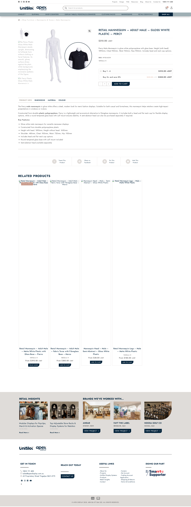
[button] (89, 31)
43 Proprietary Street (31, 476)
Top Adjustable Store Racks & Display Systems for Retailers (63, 425)
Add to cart (121, 83)
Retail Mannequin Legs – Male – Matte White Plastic (127, 350)
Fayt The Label (122, 423)
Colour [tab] (62, 100)
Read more (34, 365)
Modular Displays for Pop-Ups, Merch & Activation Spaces (32, 425)
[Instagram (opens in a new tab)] (24, 481)
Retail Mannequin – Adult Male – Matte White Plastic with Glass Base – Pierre (33, 351)
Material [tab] (52, 100)
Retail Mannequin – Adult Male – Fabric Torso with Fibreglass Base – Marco (65, 351)
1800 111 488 (28, 471)
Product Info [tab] (25, 100)
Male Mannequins (63, 20)
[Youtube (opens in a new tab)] (30, 481)
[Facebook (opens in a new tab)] (21, 481)
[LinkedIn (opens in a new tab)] (27, 481)
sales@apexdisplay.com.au (33, 473)
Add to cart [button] (65, 365)
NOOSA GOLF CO (153, 423)
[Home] (19, 20)
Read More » (24, 432)
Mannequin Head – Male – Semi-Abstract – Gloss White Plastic (96, 351)
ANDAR (86, 423)
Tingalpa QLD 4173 (47, 476)
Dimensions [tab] (40, 100)
